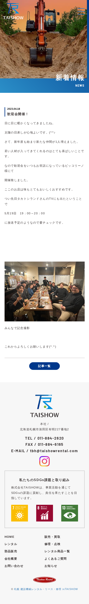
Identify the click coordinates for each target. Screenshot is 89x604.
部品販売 (11, 551)
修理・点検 (52, 544)
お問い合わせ (14, 565)
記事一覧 (44, 366)
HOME (9, 536)
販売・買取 (52, 536)
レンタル (11, 544)
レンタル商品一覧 (57, 551)
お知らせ (50, 565)
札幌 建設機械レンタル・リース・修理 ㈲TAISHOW (46, 589)
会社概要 (11, 558)
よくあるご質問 (55, 558)
